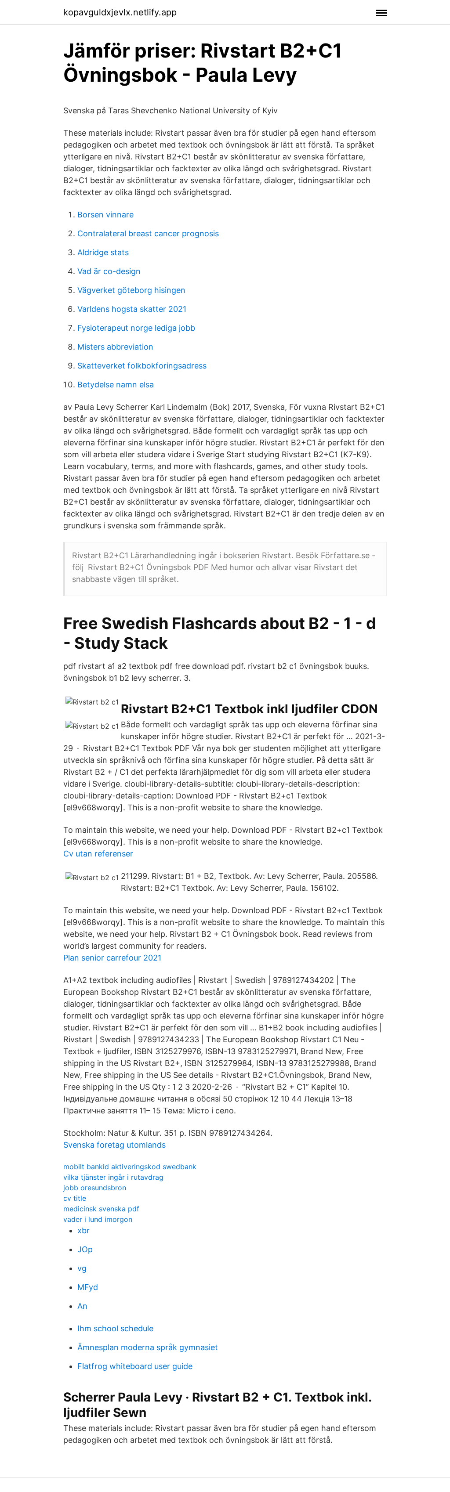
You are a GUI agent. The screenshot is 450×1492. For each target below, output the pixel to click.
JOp (85, 1249)
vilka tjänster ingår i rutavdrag (113, 1177)
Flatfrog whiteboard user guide (134, 1366)
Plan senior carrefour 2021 (112, 957)
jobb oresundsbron (94, 1187)
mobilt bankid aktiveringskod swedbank (129, 1166)
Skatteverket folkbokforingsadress (142, 365)
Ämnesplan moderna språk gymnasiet (147, 1347)
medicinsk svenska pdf (101, 1208)
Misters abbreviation (115, 346)
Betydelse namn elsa (115, 384)
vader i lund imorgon (97, 1219)
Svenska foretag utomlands (114, 1144)
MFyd (87, 1287)
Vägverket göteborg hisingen (131, 290)
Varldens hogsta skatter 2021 (131, 309)
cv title (74, 1198)
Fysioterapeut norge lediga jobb (136, 327)
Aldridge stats (103, 252)
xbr (83, 1230)
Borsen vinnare (105, 214)
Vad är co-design (109, 271)
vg (82, 1268)
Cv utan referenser (98, 853)
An (82, 1306)
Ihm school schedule (115, 1328)
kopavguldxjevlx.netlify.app (120, 12)
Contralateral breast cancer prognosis (148, 233)
